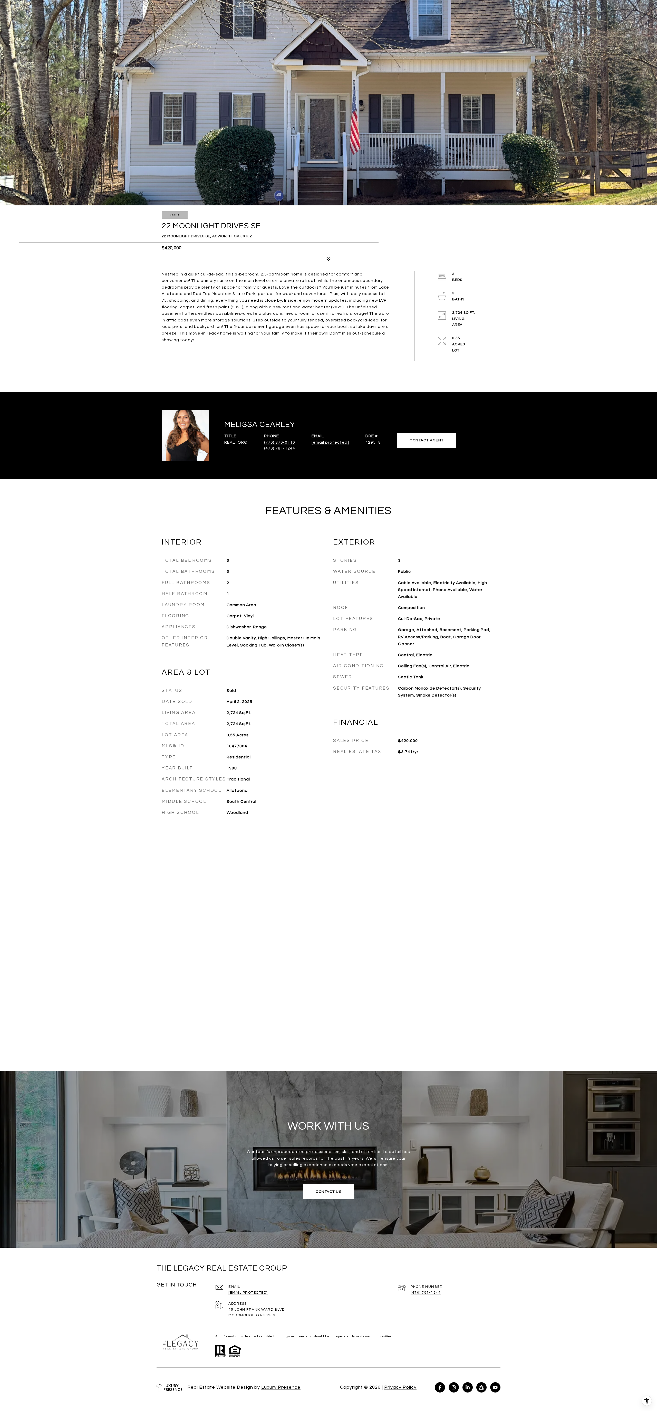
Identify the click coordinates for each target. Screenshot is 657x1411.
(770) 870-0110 (279, 442)
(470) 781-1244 (426, 1292)
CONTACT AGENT (427, 440)
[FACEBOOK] (440, 1387)
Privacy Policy (400, 1387)
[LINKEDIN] (467, 1387)
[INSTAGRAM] (454, 1387)
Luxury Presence (281, 1387)
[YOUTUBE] (495, 1387)
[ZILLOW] (481, 1387)
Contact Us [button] (328, 1192)
